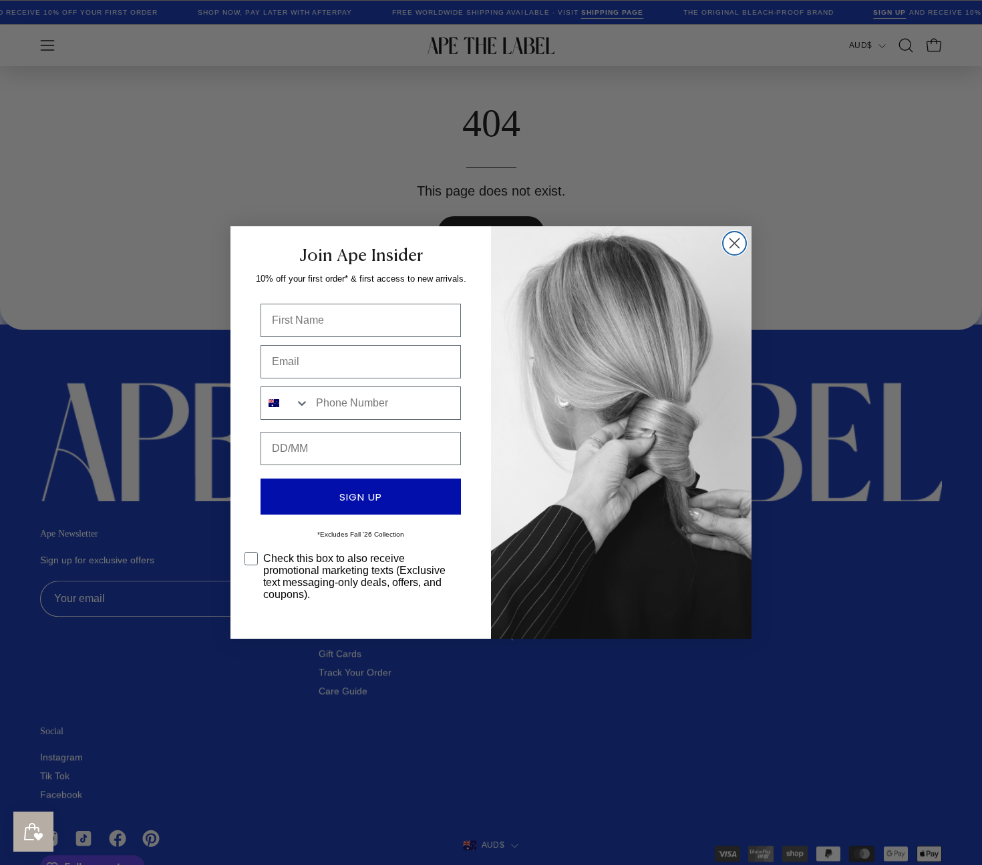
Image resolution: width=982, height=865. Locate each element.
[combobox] (285, 403)
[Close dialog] (734, 243)
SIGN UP (360, 497)
